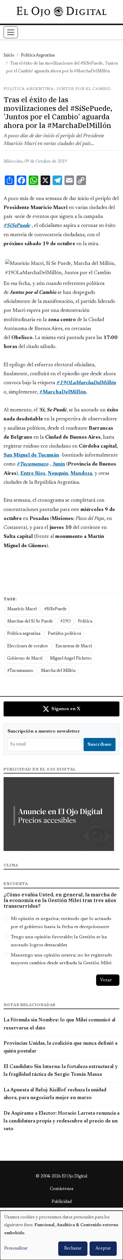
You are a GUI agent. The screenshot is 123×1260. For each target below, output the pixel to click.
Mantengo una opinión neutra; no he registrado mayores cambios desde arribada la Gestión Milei (61, 959)
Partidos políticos (64, 634)
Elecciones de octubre (27, 646)
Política (85, 622)
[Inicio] (61, 12)
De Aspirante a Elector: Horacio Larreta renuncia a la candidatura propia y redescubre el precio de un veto (61, 1121)
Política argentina (23, 634)
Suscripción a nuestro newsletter (43, 731)
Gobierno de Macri (24, 659)
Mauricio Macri (22, 609)
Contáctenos (61, 1189)
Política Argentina (38, 56)
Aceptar (103, 1249)
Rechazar (73, 1249)
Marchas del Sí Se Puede (30, 622)
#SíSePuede (55, 609)
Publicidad (62, 1202)
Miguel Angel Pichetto (71, 659)
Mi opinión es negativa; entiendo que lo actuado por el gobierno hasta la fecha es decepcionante (61, 922)
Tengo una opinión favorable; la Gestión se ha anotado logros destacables (59, 941)
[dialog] (61, 1235)
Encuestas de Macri (74, 646)
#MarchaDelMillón (62, 392)
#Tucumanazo (20, 671)
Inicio (9, 56)
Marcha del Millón (58, 671)
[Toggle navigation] (11, 32)
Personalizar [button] (15, 1249)
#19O (65, 622)
